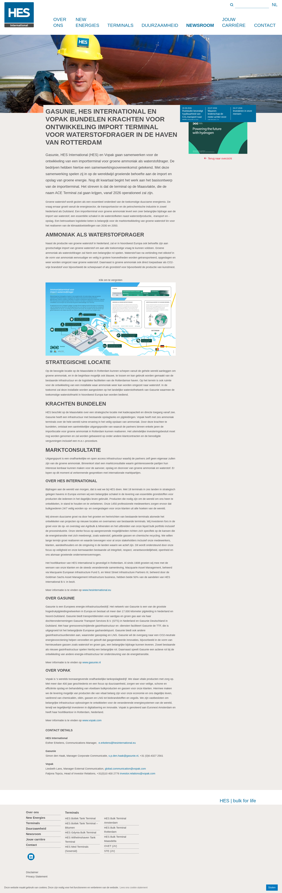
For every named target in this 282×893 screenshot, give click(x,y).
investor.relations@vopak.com (137, 773)
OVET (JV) (110, 846)
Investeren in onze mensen (242, 111)
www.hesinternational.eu (96, 590)
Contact (265, 25)
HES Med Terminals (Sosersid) (76, 848)
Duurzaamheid (160, 25)
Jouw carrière (234, 22)
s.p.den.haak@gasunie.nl (123, 755)
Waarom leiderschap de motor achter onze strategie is (217, 113)
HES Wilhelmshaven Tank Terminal (80, 839)
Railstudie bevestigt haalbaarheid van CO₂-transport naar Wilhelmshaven (192, 113)
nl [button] (275, 4)
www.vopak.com (91, 720)
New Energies (87, 22)
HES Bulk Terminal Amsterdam (115, 820)
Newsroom (200, 25)
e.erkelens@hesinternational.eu (117, 742)
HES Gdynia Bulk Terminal (80, 832)
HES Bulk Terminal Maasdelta (115, 839)
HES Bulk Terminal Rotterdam (115, 829)
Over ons (59, 22)
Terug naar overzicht (220, 158)
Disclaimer (32, 872)
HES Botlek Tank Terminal (80, 818)
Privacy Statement (36, 876)
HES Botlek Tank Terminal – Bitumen (81, 825)
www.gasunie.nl (91, 662)
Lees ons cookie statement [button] (133, 887)
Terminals (120, 25)
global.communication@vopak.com (125, 768)
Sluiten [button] (272, 887)
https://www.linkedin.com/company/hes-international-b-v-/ (30, 856)
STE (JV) (109, 851)
